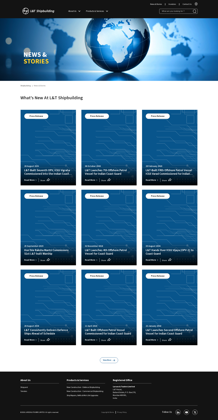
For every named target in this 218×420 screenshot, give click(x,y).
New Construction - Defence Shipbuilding (83, 387)
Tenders (23, 391)
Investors (172, 4)
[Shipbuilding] (38, 11)
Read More (29, 180)
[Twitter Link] (195, 412)
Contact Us (187, 4)
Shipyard (24, 387)
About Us (72, 11)
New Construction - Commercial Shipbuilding (85, 391)
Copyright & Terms (107, 412)
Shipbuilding (25, 85)
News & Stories (156, 4)
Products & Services (95, 11)
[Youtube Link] (186, 412)
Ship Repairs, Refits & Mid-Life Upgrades (82, 395)
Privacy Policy (122, 412)
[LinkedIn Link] (178, 412)
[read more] (196, 5)
